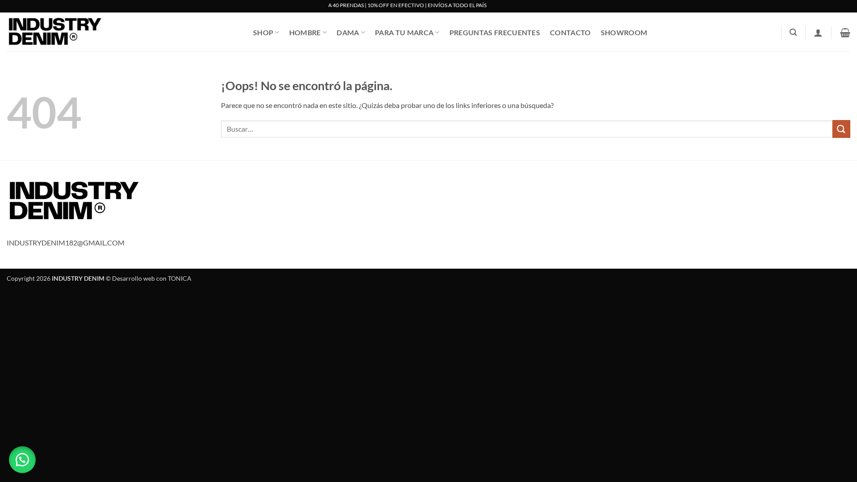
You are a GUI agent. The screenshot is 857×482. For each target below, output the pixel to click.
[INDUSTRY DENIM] (123, 31)
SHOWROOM (624, 32)
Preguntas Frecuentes (494, 32)
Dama (348, 32)
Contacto (570, 32)
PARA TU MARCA (404, 32)
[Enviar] (841, 128)
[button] (793, 32)
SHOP (263, 32)
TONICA (179, 278)
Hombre (305, 32)
